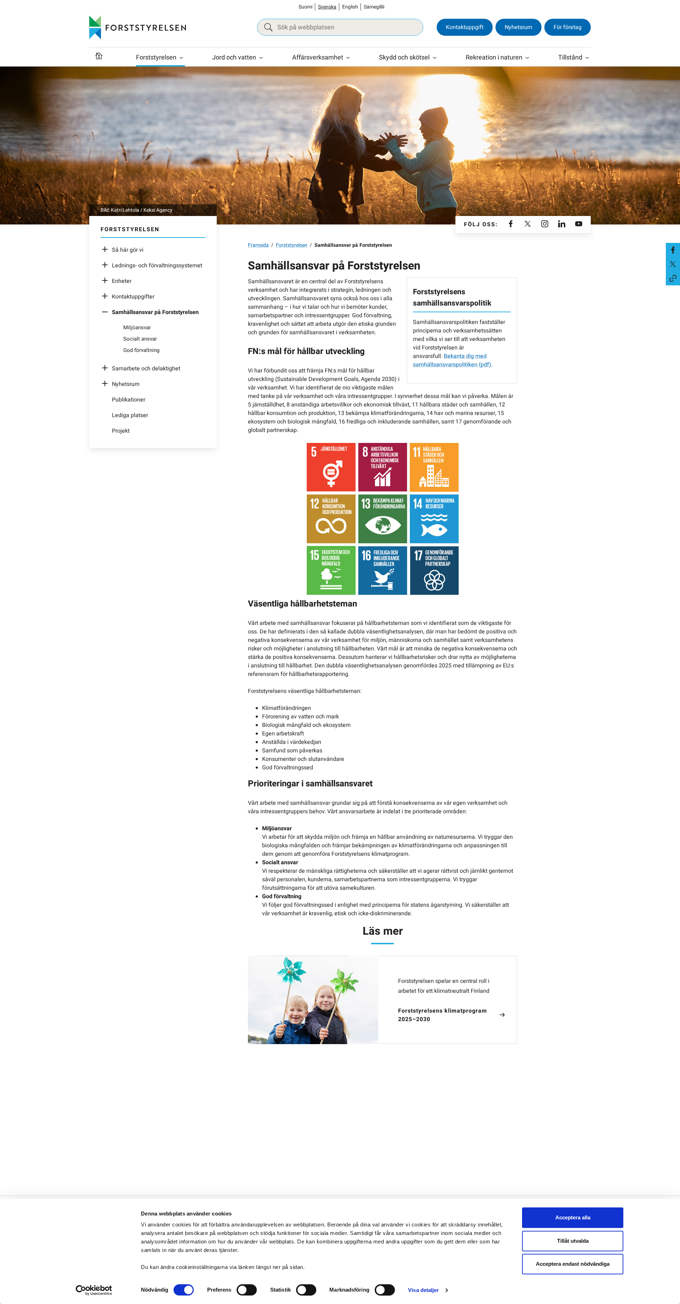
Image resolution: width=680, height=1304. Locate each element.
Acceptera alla (572, 1217)
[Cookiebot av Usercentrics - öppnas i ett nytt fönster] (94, 1290)
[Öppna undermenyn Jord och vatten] (261, 57)
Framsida (258, 245)
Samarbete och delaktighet (146, 368)
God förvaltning (141, 350)
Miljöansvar (137, 327)
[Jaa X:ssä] (673, 264)
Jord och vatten (234, 57)
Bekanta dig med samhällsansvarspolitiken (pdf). (453, 360)
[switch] (247, 1290)
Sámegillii (374, 7)
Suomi (305, 7)
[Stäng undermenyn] (107, 312)
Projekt (121, 431)
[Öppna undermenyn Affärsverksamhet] (348, 57)
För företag (568, 27)
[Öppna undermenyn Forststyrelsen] (181, 57)
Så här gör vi (127, 250)
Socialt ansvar (140, 339)
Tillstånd (570, 57)
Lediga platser (130, 415)
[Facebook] (510, 224)
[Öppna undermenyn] (107, 250)
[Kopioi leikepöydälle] (673, 278)
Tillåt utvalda (573, 1241)
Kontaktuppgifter (133, 296)
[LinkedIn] (561, 224)
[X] (527, 224)
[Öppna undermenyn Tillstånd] (587, 57)
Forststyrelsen (156, 57)
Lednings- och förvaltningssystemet (157, 265)
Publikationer (128, 399)
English (350, 7)
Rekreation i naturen (494, 57)
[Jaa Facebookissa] (673, 250)
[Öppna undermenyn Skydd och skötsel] (434, 57)
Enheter (121, 281)
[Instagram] (544, 224)
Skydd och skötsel (404, 57)
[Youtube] (578, 224)
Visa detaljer (423, 1290)
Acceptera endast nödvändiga (573, 1264)
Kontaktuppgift (464, 27)
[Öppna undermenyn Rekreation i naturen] (527, 57)
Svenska (327, 7)
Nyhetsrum (518, 27)
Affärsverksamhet (317, 57)
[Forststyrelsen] (137, 27)
